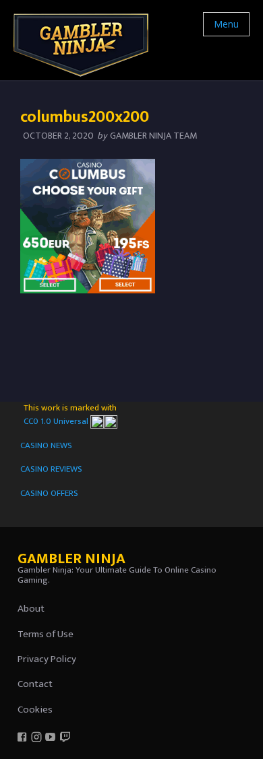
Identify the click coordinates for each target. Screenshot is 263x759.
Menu (226, 23)
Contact (35, 684)
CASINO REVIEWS (51, 469)
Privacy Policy (47, 659)
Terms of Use (46, 634)
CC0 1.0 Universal (57, 421)
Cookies (35, 709)
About (31, 608)
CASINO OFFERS (49, 493)
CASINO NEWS (46, 445)
